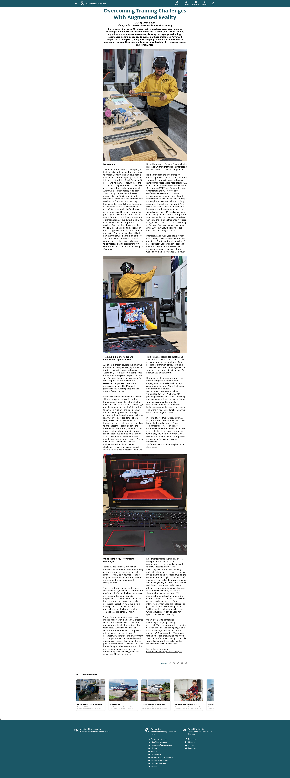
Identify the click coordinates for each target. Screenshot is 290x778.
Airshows (154, 751)
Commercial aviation (159, 739)
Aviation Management (159, 760)
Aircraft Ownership (158, 763)
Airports (154, 766)
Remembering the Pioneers (162, 757)
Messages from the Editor (161, 745)
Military (154, 748)
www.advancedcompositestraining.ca (164, 651)
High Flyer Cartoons (159, 742)
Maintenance (156, 754)
